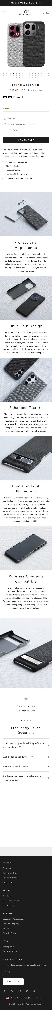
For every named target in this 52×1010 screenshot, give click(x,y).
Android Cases (9, 933)
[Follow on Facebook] (4, 990)
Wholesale (7, 928)
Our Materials (8, 905)
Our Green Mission (11, 900)
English (40, 998)
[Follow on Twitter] (11, 990)
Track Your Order (10, 873)
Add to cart (26, 140)
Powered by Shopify (34, 1004)
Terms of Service (10, 951)
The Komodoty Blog (11, 923)
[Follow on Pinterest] (26, 990)
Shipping (7, 868)
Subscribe (13, 981)
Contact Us (7, 882)
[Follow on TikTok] (34, 990)
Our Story (7, 896)
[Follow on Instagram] (19, 990)
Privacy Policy (9, 946)
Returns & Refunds (10, 877)
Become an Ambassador (13, 918)
